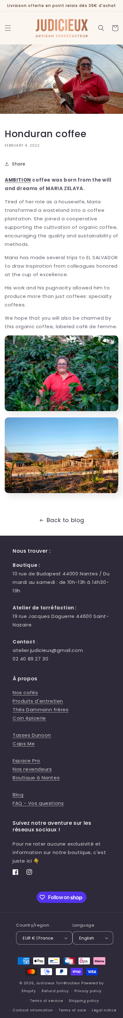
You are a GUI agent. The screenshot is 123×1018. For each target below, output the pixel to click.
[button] (8, 28)
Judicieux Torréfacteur (58, 983)
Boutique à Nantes (36, 777)
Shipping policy (84, 1000)
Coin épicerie (29, 718)
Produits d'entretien (38, 701)
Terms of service (46, 1000)
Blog (18, 794)
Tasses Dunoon (32, 735)
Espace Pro (26, 760)
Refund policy (55, 990)
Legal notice (104, 1010)
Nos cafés (25, 692)
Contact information (33, 1010)
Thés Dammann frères (40, 709)
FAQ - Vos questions (38, 803)
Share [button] (19, 164)
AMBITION (18, 180)
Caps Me (24, 743)
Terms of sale (72, 1010)
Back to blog (65, 520)
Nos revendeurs (32, 769)
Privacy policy (88, 990)
